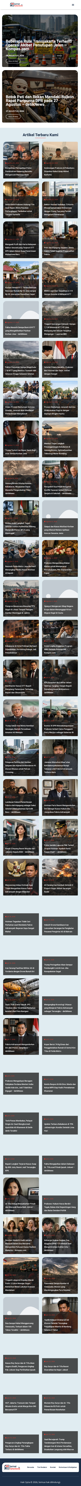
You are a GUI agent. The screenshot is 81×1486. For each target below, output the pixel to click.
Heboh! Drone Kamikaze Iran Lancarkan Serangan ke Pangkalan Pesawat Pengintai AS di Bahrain (59, 928)
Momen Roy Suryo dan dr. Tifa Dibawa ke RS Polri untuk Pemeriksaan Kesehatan (57, 1406)
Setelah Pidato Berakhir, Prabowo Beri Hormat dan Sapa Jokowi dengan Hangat (58, 370)
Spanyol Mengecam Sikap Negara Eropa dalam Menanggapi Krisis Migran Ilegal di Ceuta (58, 609)
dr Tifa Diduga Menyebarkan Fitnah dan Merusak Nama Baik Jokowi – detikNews (20, 1207)
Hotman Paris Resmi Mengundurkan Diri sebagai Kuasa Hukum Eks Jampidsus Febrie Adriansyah (59, 808)
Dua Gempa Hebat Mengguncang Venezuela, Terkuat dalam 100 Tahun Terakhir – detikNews (19, 1326)
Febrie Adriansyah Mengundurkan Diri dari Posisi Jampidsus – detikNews (19, 1047)
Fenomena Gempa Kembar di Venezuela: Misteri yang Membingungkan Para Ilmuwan (57, 1286)
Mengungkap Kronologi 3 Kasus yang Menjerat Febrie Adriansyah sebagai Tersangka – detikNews (58, 1007)
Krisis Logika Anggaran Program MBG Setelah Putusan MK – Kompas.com (58, 649)
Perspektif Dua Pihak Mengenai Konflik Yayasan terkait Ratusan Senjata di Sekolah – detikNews (58, 490)
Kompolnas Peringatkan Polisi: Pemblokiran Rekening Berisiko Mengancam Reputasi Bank (18, 171)
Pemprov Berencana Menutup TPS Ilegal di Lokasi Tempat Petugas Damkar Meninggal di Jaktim (20, 609)
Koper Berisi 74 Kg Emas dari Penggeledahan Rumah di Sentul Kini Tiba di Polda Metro (60, 1047)
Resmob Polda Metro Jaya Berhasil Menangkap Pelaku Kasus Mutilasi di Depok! (20, 569)
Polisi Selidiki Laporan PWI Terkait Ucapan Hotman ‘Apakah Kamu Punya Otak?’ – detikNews (59, 848)
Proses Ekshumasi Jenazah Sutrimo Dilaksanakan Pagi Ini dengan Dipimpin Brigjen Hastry (60, 410)
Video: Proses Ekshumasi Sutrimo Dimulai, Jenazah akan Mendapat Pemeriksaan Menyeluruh (20, 410)
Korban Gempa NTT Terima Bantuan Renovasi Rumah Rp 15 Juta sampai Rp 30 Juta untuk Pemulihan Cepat (20, 290)
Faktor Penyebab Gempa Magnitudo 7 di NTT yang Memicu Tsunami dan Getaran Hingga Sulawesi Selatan (20, 370)
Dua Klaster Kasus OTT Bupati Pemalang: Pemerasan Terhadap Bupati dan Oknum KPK (19, 689)
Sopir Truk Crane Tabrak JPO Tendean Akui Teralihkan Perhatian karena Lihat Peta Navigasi (20, 1007)
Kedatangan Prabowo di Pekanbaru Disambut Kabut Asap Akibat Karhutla (59, 171)
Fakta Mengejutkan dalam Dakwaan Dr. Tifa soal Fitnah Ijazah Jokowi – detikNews (59, 1167)
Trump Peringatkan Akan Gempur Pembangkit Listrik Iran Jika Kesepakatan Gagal (58, 968)
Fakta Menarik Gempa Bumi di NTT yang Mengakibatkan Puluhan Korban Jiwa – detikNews (20, 330)
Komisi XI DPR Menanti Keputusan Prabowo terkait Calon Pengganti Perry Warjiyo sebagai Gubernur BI (59, 729)
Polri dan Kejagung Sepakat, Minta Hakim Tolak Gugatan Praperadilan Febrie (59, 251)
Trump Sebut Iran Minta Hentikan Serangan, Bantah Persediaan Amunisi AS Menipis (19, 729)
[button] (73, 4)
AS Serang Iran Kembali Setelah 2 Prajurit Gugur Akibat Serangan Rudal (58, 888)
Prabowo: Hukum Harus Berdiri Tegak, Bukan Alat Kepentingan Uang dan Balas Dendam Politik (60, 1207)
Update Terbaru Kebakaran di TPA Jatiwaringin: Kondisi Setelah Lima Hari (59, 1127)
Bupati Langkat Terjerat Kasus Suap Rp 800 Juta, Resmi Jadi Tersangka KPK (20, 1167)
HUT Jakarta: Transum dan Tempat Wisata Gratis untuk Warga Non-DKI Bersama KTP (20, 1406)
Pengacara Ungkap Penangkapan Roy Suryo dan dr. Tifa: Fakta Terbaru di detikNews (19, 1446)
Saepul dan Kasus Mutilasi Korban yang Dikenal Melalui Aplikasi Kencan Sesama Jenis (59, 529)
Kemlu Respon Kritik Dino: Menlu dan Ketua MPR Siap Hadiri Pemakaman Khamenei (60, 1087)
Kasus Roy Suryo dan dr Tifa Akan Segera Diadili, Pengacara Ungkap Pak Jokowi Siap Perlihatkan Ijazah (20, 1366)
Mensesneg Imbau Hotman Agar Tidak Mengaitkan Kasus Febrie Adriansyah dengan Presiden (19, 888)
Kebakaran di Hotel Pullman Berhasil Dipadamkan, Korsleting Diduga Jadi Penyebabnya (21, 649)
